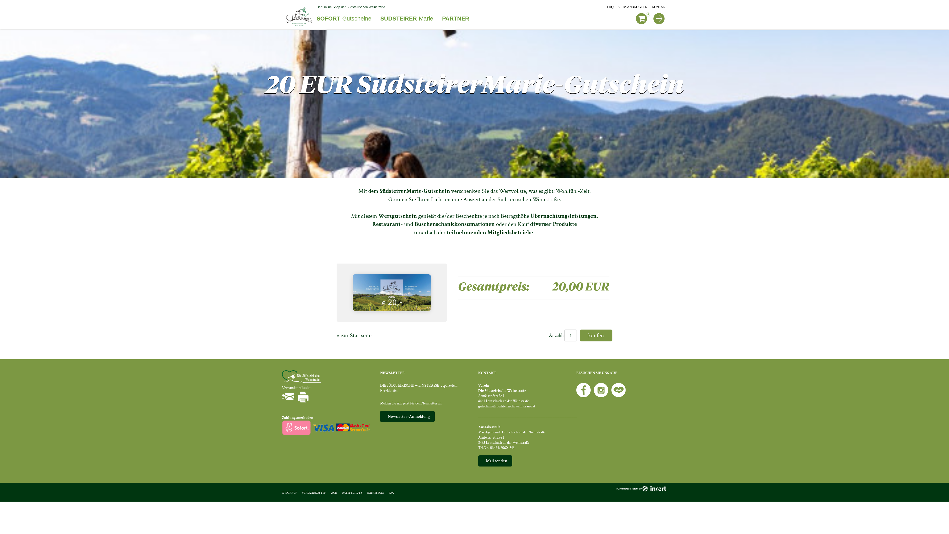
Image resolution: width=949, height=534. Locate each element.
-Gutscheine (344, 18)
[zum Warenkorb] (641, 18)
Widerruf (289, 493)
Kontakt (659, 7)
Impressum (375, 493)
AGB (334, 493)
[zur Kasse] (659, 18)
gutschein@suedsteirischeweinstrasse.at (506, 406)
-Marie (406, 18)
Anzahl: (556, 335)
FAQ (610, 7)
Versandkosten (632, 7)
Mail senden (496, 461)
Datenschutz (352, 493)
